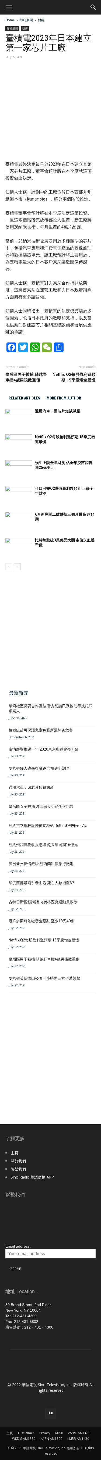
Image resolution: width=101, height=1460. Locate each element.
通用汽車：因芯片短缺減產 (57, 411)
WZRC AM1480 (79, 1433)
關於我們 (18, 1160)
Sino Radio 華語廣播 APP (32, 1177)
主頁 (14, 1152)
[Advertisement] (50, 629)
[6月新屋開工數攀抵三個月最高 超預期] (18, 521)
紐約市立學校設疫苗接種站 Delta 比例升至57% (48, 825)
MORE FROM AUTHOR (64, 398)
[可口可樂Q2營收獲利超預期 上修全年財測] (18, 495)
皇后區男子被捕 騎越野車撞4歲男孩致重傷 (26, 377)
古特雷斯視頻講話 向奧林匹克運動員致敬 (43, 902)
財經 (41, 20)
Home (10, 20)
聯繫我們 (18, 1169)
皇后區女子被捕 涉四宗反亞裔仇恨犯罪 (41, 806)
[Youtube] (50, 1413)
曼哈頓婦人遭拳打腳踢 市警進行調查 (39, 768)
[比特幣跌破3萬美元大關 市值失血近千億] (18, 547)
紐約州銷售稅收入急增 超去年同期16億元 (43, 845)
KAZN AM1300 (51, 1438)
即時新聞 (26, 20)
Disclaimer (26, 1433)
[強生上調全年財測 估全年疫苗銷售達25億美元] (18, 469)
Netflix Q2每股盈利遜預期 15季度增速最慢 (74, 377)
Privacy (44, 1433)
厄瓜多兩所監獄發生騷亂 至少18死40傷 (42, 921)
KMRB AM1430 (78, 1438)
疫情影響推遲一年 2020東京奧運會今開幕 (43, 749)
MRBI (59, 1433)
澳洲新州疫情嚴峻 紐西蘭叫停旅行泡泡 (41, 864)
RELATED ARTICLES (24, 398)
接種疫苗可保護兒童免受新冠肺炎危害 (41, 730)
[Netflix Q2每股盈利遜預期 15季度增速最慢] (18, 443)
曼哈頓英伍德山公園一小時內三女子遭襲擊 (44, 978)
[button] (93, 7)
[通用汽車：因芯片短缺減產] (18, 418)
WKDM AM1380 (23, 1438)
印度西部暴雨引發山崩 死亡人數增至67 (41, 883)
